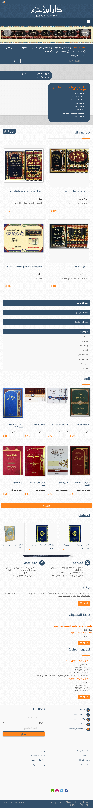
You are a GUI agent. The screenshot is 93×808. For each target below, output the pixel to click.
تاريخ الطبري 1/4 (62, 482)
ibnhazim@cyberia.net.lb (76, 729)
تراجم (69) (85, 368)
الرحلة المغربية (18, 482)
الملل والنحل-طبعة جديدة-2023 (16, 425)
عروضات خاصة (38, 751)
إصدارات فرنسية (81, 312)
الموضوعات (84, 765)
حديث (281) (84, 341)
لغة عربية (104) (83, 354)
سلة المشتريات (42, 77)
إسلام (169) (84, 345)
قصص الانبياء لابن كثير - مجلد (36, 483)
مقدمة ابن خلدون (83, 424)
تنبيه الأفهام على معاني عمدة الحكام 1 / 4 (26, 191)
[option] (46, 34)
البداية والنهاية (39, 424)
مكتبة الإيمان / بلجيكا (78, 116)
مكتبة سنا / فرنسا (79, 103)
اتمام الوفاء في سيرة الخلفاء (82, 483)
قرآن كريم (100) (83, 359)
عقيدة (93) (84, 363)
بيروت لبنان (81, 709)
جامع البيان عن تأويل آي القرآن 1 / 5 (74, 191)
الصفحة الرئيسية (82, 751)
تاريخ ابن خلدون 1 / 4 (60, 424)
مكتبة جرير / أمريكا (79, 106)
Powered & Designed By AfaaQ (16, 802)
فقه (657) (84, 336)
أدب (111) (85, 350)
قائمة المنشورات (37, 760)
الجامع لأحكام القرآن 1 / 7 (78, 266)
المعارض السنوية (37, 755)
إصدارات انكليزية (81, 322)
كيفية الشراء (26, 73)
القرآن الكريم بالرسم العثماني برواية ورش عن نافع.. (43, 546)
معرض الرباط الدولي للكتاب (76, 660)
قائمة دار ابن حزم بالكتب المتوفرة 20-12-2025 (73, 625)
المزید (47, 506)
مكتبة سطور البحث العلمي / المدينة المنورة (72, 113)
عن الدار (85, 755)
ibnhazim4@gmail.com (77, 724)
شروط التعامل (43, 73)
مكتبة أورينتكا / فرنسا (78, 110)
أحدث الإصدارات (83, 760)
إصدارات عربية (82, 303)
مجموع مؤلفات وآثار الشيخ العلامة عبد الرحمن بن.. (24, 266)
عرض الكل (9, 131)
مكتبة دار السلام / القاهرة (77, 97)
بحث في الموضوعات (77, 55)
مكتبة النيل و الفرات (79, 93)
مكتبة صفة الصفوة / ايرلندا (77, 100)
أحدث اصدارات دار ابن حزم (81, 632)
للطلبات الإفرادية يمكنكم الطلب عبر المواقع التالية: (69, 88)
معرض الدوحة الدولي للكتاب (76, 678)
